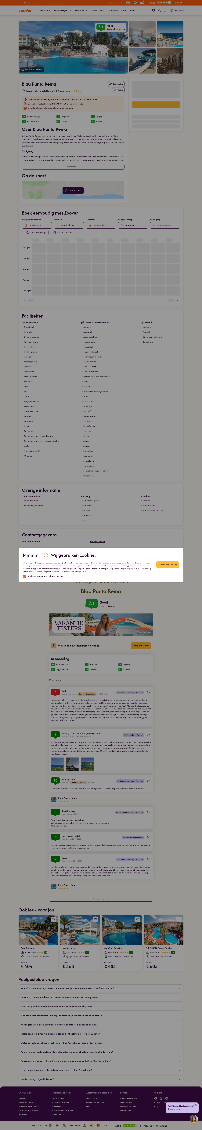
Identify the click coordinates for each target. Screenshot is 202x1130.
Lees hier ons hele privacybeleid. (73, 571)
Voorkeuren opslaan (167, 564)
